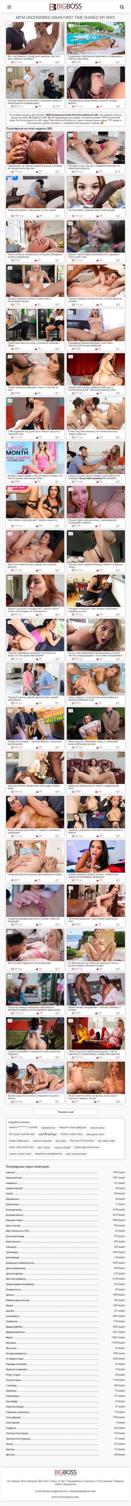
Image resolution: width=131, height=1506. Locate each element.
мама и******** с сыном (23, 1127)
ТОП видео (114, 120)
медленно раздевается (48, 1153)
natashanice (48, 1127)
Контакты (90, 1481)
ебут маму (44, 1147)
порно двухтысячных (86, 1147)
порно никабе (62, 1147)
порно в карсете (42, 1140)
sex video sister (106, 1140)
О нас (62, 1481)
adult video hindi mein (21, 1147)
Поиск (53, 1481)
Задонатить (69, 1484)
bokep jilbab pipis (19, 1140)
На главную (13, 1481)
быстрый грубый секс (22, 1134)
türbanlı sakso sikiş (71, 1134)
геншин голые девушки (72, 1127)
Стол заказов (104, 1481)
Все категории (29, 1481)
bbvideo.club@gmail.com (54, 1491)
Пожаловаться (74, 1481)
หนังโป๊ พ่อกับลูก (48, 1134)
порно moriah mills (20, 1153)
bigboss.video (72, 1497)
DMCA (58, 1484)
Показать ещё (65, 1112)
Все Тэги (43, 1481)
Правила (118, 1481)
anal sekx (61, 1140)
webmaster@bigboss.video (82, 1491)
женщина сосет (95, 1134)
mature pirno (97, 1127)
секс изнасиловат (76, 1153)
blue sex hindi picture (82, 1140)
